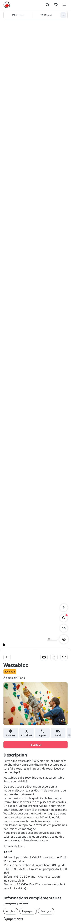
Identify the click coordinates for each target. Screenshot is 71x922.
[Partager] (54, 657)
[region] (35, 330)
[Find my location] (63, 639)
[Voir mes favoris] (55, 5)
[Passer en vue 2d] (64, 628)
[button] (35, 15)
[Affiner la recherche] (63, 15)
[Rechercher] (47, 4)
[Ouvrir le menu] (64, 4)
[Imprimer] (44, 657)
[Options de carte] (64, 618)
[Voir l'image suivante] (61, 706)
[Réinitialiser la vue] (64, 607)
